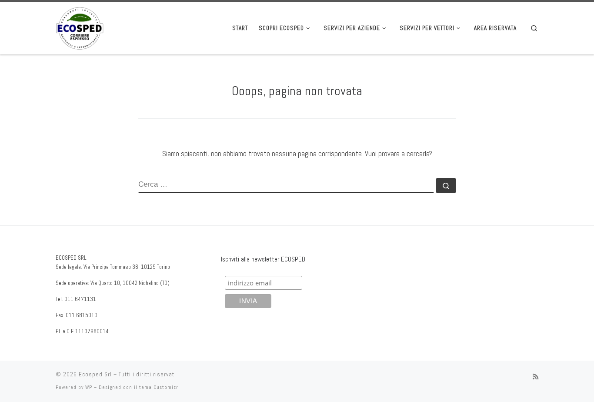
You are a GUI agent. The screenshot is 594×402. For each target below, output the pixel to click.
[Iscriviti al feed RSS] (535, 377)
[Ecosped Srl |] (79, 27)
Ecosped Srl (95, 374)
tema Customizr (158, 387)
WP (88, 387)
